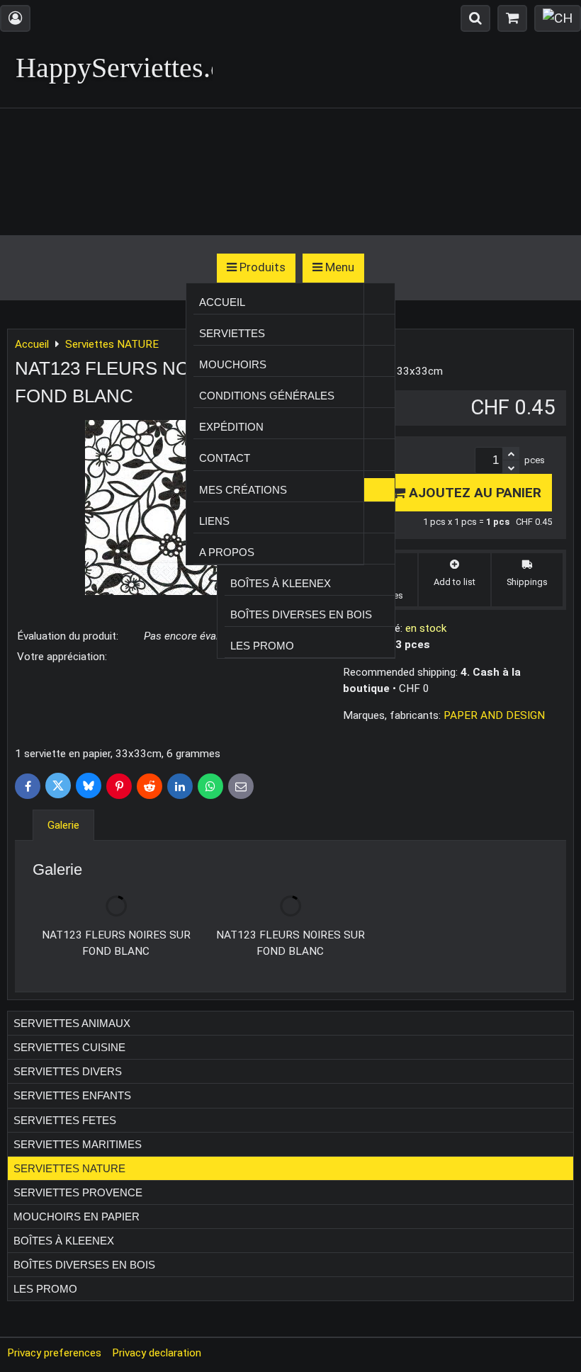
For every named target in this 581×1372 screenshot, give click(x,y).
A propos (226, 552)
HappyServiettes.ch (126, 68)
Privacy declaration (156, 1353)
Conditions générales (266, 396)
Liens (214, 521)
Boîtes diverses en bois (301, 614)
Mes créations (243, 490)
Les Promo (262, 646)
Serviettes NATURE (69, 1168)
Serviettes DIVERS (67, 1071)
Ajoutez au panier (473, 492)
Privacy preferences (54, 1353)
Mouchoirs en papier (76, 1217)
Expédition (231, 427)
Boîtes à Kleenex (280, 583)
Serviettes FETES (64, 1120)
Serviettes (232, 333)
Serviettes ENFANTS (72, 1095)
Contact (224, 458)
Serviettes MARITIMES (77, 1144)
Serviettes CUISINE (69, 1047)
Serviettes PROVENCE (77, 1192)
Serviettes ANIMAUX (71, 1023)
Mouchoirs (232, 364)
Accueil (222, 302)
